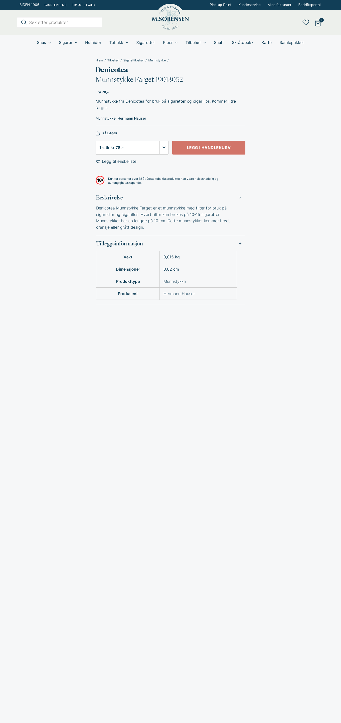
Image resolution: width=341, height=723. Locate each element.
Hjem (99, 60)
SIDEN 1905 (29, 4)
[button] (116, 161)
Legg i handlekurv (209, 147)
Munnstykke (157, 60)
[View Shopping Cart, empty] (318, 22)
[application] (48, 42)
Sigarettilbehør (133, 60)
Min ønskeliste (307, 22)
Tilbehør (113, 60)
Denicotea (112, 69)
